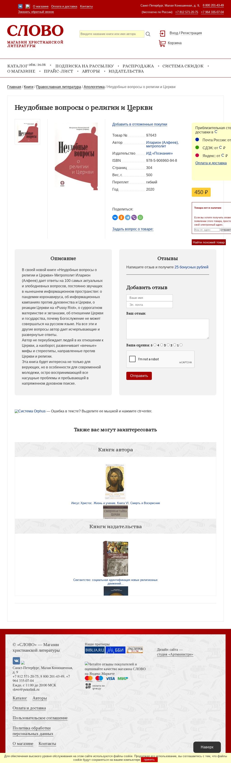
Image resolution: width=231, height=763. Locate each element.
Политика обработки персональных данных (33, 730)
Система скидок (182, 66)
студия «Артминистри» (175, 654)
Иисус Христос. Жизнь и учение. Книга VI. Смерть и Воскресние (115, 503)
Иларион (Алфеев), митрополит (162, 144)
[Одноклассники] (121, 217)
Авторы (91, 71)
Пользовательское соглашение (40, 717)
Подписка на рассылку (84, 66)
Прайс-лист (58, 71)
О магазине (41, 6)
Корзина (175, 43)
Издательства (126, 71)
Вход (174, 33)
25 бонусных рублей (191, 267)
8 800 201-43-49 (213, 5)
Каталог (20, 698)
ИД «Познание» (159, 153)
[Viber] (134, 217)
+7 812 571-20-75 (186, 12)
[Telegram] (127, 217)
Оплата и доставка (64, 6)
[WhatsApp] (140, 217)
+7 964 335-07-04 (212, 12)
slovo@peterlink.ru (26, 689)
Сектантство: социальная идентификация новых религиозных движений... (115, 581)
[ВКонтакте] (115, 217)
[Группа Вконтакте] (20, 6)
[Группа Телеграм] (27, 6)
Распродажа (138, 66)
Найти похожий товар (209, 242)
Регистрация (191, 33)
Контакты (86, 6)
